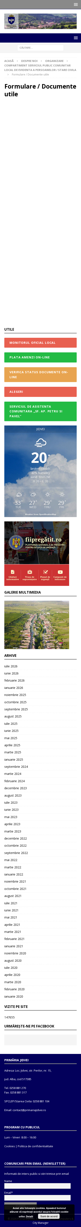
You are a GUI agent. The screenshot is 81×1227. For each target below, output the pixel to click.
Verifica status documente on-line (39, 374)
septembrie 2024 (16, 767)
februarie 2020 (14, 989)
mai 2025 (10, 738)
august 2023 (13, 795)
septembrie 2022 (16, 853)
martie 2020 (12, 982)
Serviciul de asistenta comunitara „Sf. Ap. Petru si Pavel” (36, 411)
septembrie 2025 (16, 709)
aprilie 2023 (12, 824)
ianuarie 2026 (13, 688)
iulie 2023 (10, 802)
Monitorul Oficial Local (33, 343)
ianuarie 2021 (13, 946)
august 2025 (13, 716)
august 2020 (13, 960)
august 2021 (13, 896)
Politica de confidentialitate (35, 1146)
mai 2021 (10, 917)
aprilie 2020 (12, 975)
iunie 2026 (11, 673)
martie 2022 (12, 867)
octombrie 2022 (15, 845)
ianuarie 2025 (13, 759)
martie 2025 (12, 752)
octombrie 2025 (15, 702)
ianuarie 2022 (13, 874)
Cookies (9, 1146)
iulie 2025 (10, 724)
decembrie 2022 (15, 838)
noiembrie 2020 (15, 953)
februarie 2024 (14, 781)
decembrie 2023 (15, 788)
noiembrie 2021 (15, 881)
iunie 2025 (11, 731)
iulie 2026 (10, 666)
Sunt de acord (48, 1216)
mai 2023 (10, 817)
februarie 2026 (14, 680)
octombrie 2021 (15, 889)
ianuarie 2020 (13, 996)
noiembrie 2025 (15, 695)
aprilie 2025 (12, 745)
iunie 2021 (11, 910)
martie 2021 (12, 932)
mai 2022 (10, 860)
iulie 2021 (10, 903)
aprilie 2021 (12, 925)
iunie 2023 (11, 810)
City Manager (41, 1223)
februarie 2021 (14, 939)
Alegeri (16, 392)
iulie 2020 (10, 968)
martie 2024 (12, 774)
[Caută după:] (40, 48)
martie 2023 (12, 831)
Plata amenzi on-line (30, 357)
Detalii (29, 1216)
